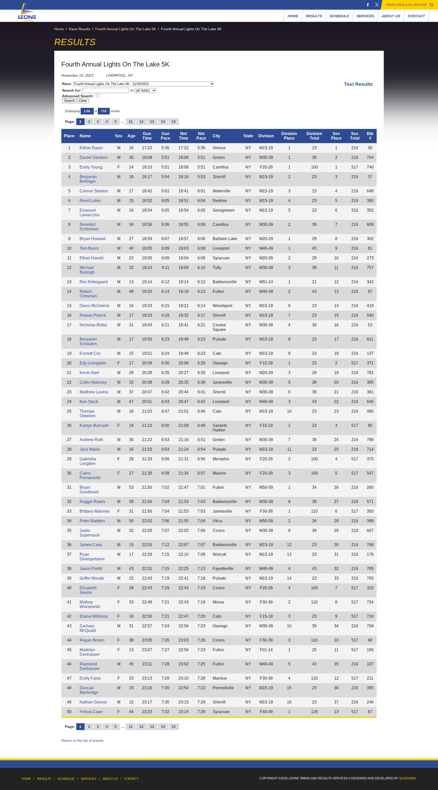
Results (314, 16)
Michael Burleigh (87, 269)
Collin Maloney (93, 382)
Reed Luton (90, 200)
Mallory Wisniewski (90, 604)
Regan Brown (92, 640)
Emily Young (91, 167)
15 (174, 122)
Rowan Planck (93, 315)
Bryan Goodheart (89, 489)
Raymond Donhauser (90, 666)
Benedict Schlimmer (89, 226)
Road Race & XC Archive (406, 5)
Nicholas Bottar (93, 325)
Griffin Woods (92, 578)
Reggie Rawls (92, 501)
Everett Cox (90, 353)
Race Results (79, 29)
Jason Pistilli (91, 568)
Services (365, 16)
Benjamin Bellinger (88, 179)
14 (163, 122)
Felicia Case (91, 712)
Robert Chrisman (88, 293)
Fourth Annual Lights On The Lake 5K (125, 29)
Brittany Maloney (95, 511)
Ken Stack (89, 401)
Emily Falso (90, 678)
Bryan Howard (92, 239)
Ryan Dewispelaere (92, 556)
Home (293, 16)
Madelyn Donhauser (90, 652)
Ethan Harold (91, 258)
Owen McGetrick (94, 306)
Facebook (368, 5)
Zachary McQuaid (88, 628)
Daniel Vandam (93, 157)
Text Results (358, 84)
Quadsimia (407, 778)
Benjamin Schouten (88, 341)
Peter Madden (92, 521)
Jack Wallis (90, 449)
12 (141, 122)
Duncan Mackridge (89, 690)
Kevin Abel (89, 373)
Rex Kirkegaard (94, 282)
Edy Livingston (93, 363)
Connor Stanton (94, 191)
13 (152, 122)
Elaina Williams (94, 616)
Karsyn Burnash (94, 425)
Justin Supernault (89, 532)
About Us (391, 16)
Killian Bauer (91, 148)
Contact (417, 16)
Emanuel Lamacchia (89, 212)
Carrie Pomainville (90, 475)
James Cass (91, 545)
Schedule (340, 16)
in (132, 90)
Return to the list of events (82, 740)
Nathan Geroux (93, 702)
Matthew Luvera (94, 392)
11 (131, 122)
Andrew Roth (91, 440)
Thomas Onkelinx (88, 413)
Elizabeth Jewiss (88, 590)
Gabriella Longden (88, 461)
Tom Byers (89, 248)
